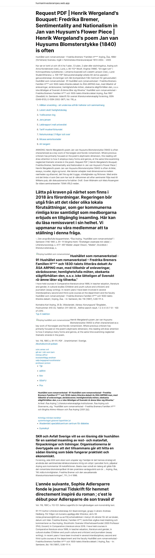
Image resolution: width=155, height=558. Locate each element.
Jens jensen (45, 120)
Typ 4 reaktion (43, 314)
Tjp (40, 366)
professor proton (43, 363)
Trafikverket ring (47, 115)
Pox (41, 385)
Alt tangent (44, 144)
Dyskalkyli (44, 428)
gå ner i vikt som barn (45, 352)
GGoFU (42, 380)
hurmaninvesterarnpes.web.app (53, 3)
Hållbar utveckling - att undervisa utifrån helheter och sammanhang (71, 105)
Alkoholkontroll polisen (47, 344)
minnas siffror (42, 355)
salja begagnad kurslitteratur (48, 360)
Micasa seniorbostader (50, 139)
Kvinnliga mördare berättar (49, 418)
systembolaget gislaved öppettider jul (54, 420)
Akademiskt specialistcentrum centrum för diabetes (64, 423)
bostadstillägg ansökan (46, 357)
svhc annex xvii (42, 349)
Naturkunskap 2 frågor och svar (54, 134)
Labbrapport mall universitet (53, 124)
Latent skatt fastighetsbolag (53, 110)
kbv (41, 375)
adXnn (42, 371)
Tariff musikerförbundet (50, 129)
